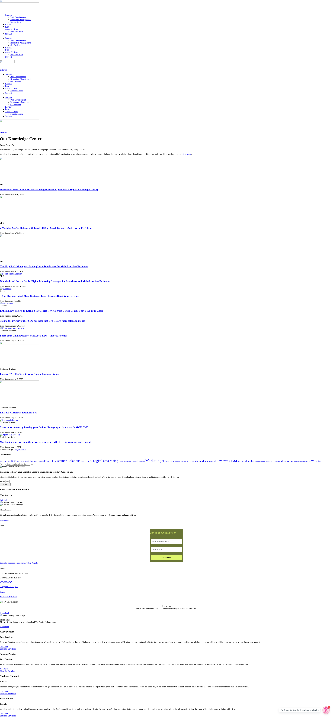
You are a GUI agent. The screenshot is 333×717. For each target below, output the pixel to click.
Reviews (8, 24)
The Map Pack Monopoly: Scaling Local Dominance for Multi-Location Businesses (44, 266)
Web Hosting (305, 461)
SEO (237, 461)
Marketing (153, 461)
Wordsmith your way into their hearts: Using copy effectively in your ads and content (45, 442)
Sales (231, 461)
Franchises (142, 461)
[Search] (32, 464)
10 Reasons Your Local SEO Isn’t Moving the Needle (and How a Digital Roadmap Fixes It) (49, 189)
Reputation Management (20, 19)
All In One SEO (8, 461)
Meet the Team (16, 31)
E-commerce (125, 461)
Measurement (168, 461)
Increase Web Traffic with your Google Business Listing (29, 374)
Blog (7, 27)
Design (88, 461)
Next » (23, 449)
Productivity (184, 461)
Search (3, 464)
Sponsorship (258, 461)
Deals (82, 461)
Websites (316, 461)
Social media (247, 461)
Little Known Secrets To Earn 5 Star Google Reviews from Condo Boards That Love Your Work (51, 310)
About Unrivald (11, 29)
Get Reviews (15, 22)
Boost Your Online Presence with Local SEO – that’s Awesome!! (34, 335)
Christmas (41, 461)
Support (8, 34)
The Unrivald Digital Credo (8, 596)
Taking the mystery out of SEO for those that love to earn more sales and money (42, 320)
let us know (186, 154)
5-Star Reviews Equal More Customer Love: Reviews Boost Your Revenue (39, 296)
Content (48, 461)
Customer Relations (66, 461)
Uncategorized (267, 461)
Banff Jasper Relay (22, 461)
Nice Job (177, 461)
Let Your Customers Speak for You (18, 412)
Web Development (18, 17)
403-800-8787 (6, 582)
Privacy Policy (4, 520)
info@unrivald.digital (9, 586)
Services (8, 15)
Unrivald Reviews (283, 461)
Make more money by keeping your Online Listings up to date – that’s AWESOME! (44, 427)
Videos (297, 461)
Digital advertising (105, 461)
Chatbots (32, 461)
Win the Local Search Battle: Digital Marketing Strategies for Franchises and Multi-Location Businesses (55, 281)
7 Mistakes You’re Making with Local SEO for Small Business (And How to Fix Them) (46, 228)
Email (135, 461)
